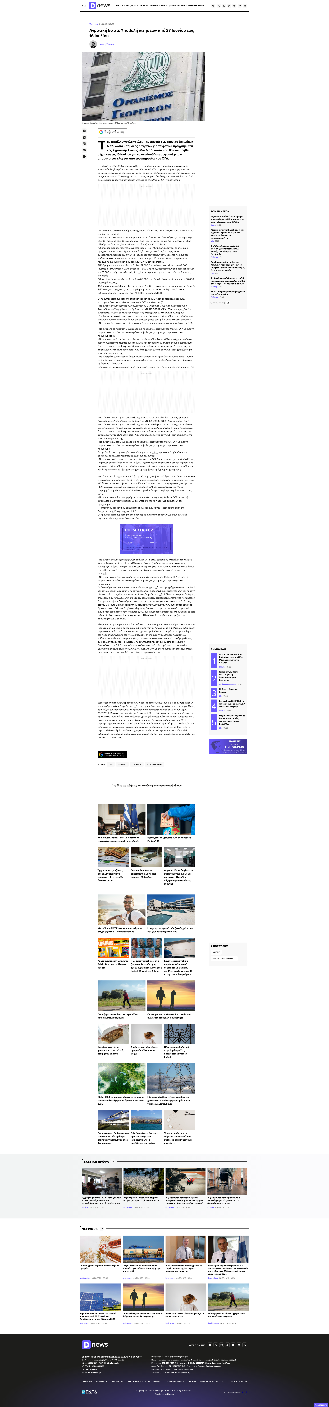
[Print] (84, 156)
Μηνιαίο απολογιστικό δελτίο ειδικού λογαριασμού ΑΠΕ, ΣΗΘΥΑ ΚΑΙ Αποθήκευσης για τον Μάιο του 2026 (98, 1316)
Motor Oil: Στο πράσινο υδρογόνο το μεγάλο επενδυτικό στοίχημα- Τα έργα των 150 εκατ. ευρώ (121, 1100)
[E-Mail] (84, 150)
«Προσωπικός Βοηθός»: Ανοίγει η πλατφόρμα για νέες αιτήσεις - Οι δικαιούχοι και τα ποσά (223, 1200)
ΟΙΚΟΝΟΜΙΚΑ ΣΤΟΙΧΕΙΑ (237, 1381)
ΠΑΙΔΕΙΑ (163, 5)
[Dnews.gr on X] (219, 6)
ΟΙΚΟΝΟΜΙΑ (132, 5)
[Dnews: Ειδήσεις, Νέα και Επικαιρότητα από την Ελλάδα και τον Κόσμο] (99, 5)
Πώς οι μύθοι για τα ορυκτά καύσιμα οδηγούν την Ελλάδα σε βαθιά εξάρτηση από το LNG (142, 1268)
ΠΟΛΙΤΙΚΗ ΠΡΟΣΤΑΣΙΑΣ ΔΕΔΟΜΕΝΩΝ (143, 1381)
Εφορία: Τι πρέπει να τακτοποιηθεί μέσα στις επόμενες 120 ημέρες (143, 873)
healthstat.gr (85, 1278)
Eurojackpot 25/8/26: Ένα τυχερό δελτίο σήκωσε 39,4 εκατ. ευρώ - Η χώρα (232, 704)
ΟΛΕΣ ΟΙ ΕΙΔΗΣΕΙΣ (197, 1345)
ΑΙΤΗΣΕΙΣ (122, 764)
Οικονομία (93, 24)
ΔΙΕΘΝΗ (154, 5)
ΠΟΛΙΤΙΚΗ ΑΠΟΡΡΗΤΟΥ (174, 1381)
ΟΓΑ (111, 764)
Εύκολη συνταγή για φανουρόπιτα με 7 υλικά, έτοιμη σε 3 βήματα (111, 1050)
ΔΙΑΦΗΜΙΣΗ (101, 1381)
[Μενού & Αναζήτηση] (84, 6)
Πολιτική (214, 257)
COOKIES (192, 1381)
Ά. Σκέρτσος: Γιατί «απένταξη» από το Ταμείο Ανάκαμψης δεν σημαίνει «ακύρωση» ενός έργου (184, 1268)
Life (212, 241)
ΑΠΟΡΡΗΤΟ (322, 1405)
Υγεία (213, 225)
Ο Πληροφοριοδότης (227, 684)
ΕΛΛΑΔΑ (144, 5)
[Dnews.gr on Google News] (234, 6)
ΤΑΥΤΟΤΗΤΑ (87, 1381)
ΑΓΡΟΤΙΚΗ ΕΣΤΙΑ (154, 764)
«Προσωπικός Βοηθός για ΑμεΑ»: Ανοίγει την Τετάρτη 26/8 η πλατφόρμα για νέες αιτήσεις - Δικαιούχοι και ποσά (184, 1200)
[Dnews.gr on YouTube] (240, 6)
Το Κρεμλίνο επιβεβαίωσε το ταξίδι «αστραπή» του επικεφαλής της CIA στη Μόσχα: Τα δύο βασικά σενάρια (228, 281)
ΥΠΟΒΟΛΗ (136, 764)
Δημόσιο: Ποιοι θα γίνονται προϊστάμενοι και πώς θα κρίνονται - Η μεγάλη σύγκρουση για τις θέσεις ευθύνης (178, 877)
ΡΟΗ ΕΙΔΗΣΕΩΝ (220, 211)
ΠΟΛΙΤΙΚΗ (120, 5)
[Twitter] (84, 137)
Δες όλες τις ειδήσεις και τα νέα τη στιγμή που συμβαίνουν (147, 785)
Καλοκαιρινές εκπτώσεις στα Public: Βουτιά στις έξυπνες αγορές (113, 964)
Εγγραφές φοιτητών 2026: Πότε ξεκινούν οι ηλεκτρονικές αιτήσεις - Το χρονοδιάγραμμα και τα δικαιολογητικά (101, 1200)
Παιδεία (85, 1207)
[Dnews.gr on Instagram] (224, 6)
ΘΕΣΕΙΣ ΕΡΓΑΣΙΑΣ (178, 5)
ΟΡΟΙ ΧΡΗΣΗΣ (117, 1381)
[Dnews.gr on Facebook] (213, 6)
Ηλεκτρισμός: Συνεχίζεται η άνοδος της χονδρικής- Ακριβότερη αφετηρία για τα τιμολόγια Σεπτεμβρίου (168, 1100)
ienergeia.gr (127, 1278)
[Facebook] (84, 131)
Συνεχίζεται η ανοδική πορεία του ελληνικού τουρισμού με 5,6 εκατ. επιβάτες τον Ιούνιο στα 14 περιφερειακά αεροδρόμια (178, 967)
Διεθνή (214, 286)
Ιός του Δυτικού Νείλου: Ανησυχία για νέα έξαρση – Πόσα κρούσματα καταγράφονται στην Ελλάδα (227, 219)
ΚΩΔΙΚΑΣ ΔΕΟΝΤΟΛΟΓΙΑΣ (211, 1381)
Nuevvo (170, 1394)
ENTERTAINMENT (197, 5)
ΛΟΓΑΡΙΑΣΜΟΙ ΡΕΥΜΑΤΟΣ (224, 958)
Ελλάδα (222, 667)
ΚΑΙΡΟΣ (216, 952)
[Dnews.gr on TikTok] (229, 6)
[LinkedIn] (84, 143)
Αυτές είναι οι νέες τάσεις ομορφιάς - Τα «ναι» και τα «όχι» (145, 1050)
